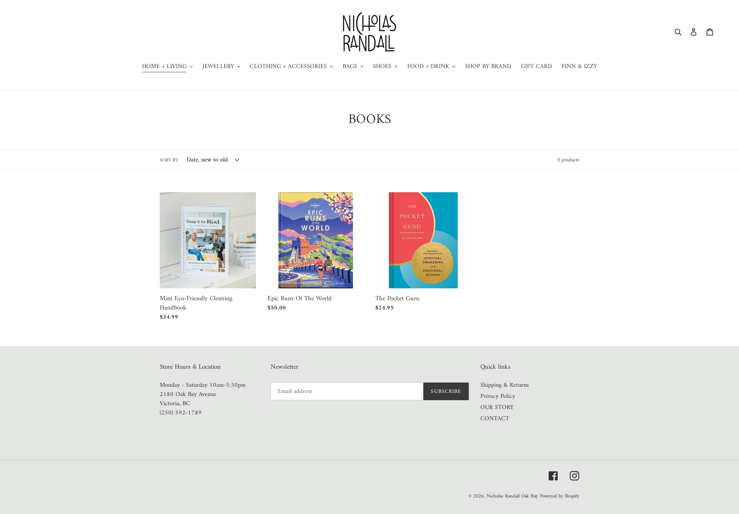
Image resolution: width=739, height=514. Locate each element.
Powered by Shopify (559, 496)
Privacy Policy (497, 396)
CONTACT (494, 418)
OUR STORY (496, 407)
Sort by (169, 160)
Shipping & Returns (504, 385)
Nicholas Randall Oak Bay (512, 496)
